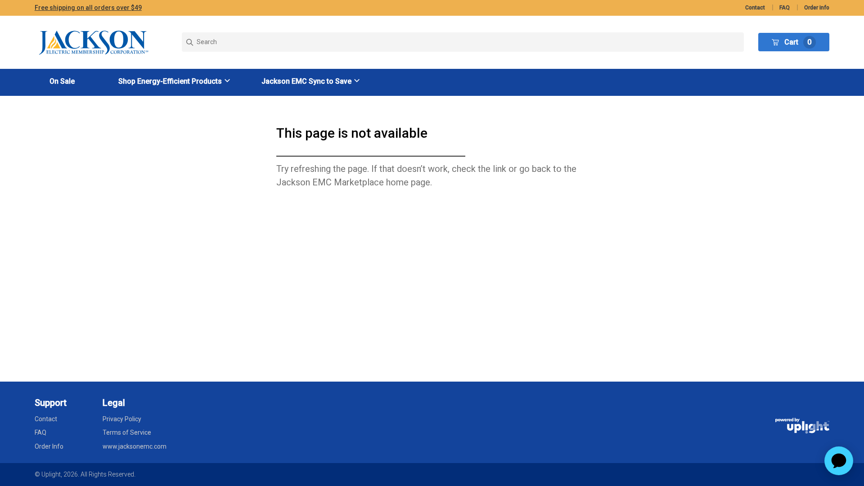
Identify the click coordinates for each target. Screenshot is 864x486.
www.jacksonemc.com (134, 446)
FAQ (784, 7)
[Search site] (463, 42)
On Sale (62, 81)
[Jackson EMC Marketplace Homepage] (94, 42)
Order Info (49, 446)
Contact (755, 7)
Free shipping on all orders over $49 (88, 7)
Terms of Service (127, 432)
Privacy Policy (122, 419)
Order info (816, 7)
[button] (175, 81)
